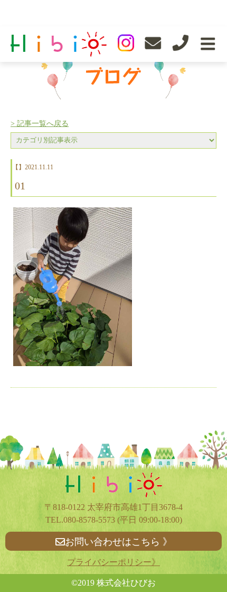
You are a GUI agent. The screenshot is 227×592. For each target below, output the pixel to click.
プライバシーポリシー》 (113, 562)
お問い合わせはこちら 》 (118, 541)
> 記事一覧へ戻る (40, 123)
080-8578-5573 (89, 519)
